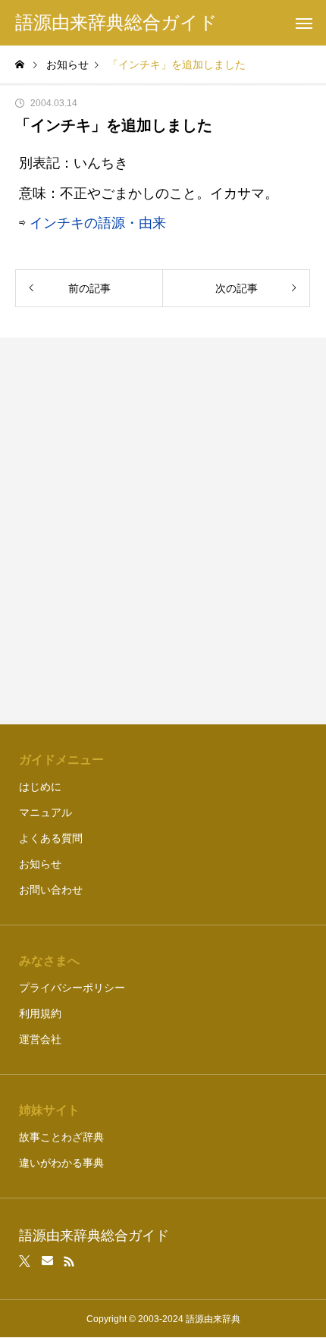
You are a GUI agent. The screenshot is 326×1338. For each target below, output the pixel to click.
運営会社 (40, 1039)
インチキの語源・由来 (98, 223)
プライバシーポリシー (72, 988)
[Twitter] (25, 1261)
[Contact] (47, 1261)
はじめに (40, 786)
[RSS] (69, 1261)
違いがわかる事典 (61, 1163)
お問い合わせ (51, 890)
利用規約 (40, 1013)
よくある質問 (51, 838)
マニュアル (45, 812)
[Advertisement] (163, 531)
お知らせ (40, 864)
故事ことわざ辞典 (61, 1137)
